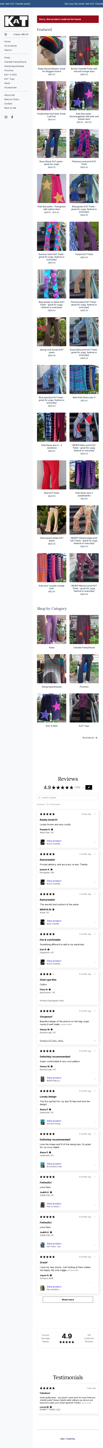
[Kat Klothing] (16, 21)
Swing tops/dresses (14, 66)
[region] (51, 3)
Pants (7, 57)
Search (8, 50)
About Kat (9, 95)
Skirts (7, 83)
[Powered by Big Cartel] (68, 1439)
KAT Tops (9, 79)
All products (10, 45)
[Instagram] (6, 117)
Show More (66, 1025)
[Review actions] (95, 814)
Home (7, 41)
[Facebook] (12, 117)
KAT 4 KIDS (10, 74)
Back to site (10, 108)
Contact (8, 103)
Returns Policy (11, 99)
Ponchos (8, 70)
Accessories (10, 87)
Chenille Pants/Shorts (15, 62)
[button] (82, 787)
